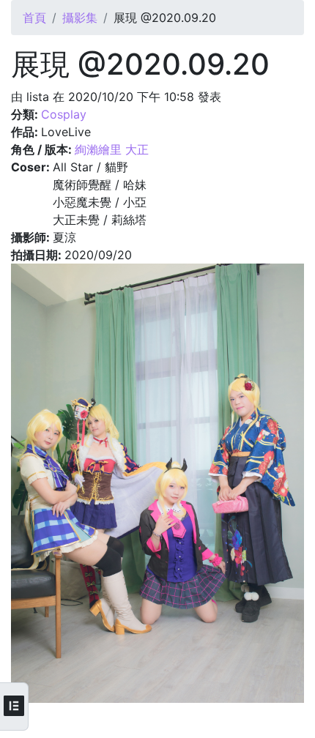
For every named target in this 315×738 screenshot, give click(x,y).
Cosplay (63, 114)
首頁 (34, 17)
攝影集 (79, 17)
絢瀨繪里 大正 (112, 149)
